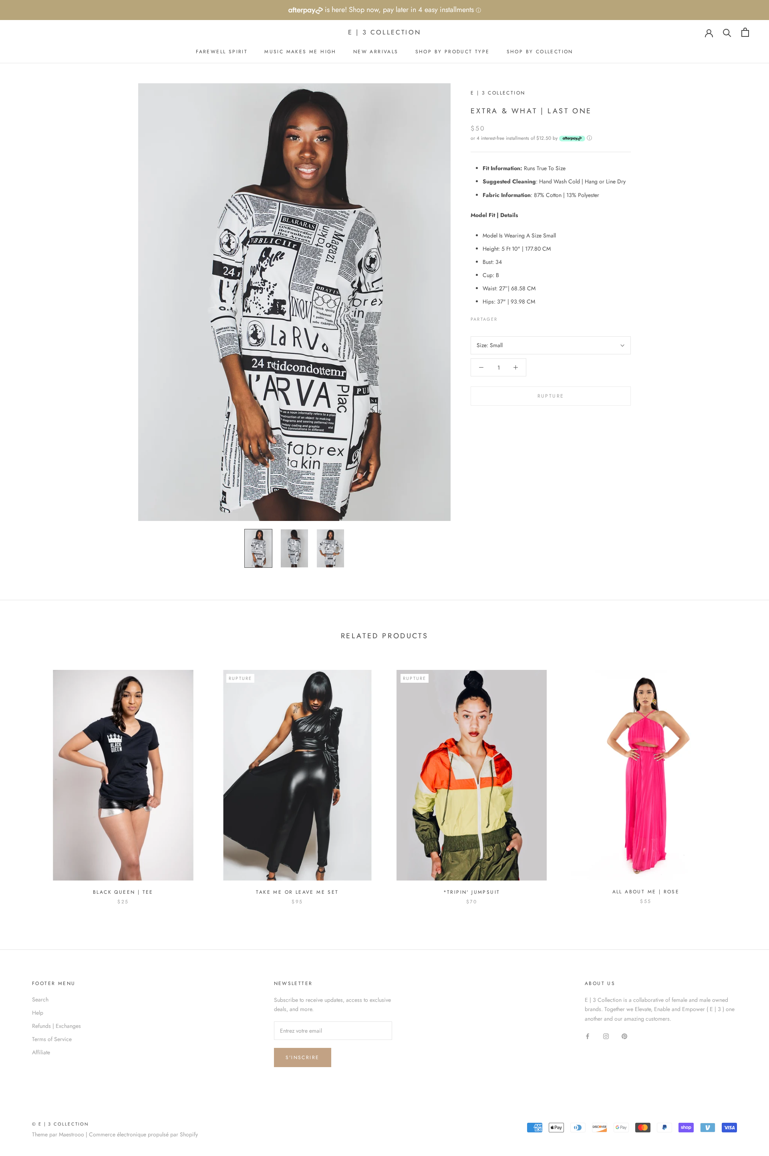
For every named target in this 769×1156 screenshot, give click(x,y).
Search (40, 999)
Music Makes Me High (300, 51)
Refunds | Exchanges (56, 1026)
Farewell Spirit (222, 51)
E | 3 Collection (498, 93)
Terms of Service (52, 1039)
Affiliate (41, 1052)
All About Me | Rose (646, 891)
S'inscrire (303, 1057)
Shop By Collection (540, 51)
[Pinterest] (526, 317)
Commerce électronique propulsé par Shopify (143, 1134)
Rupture (550, 396)
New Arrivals (376, 51)
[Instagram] (606, 1036)
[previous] (25, 779)
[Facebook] (505, 317)
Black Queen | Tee (123, 892)
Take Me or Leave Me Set (297, 892)
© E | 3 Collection (60, 1124)
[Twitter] (515, 317)
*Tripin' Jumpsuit (471, 892)
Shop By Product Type (452, 51)
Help (37, 1013)
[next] (744, 779)
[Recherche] (727, 32)
